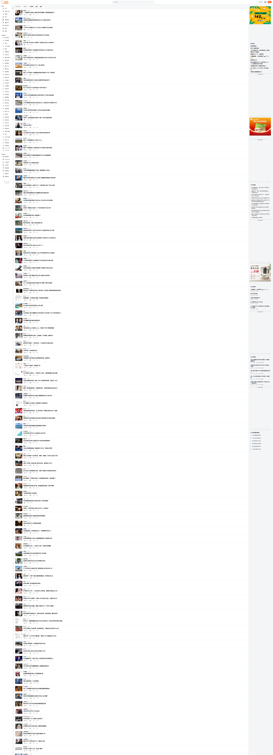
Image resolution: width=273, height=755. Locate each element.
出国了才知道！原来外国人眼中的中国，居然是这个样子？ (38, 463)
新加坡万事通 (25, 288)
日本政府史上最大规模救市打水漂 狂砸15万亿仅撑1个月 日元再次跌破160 (42, 313)
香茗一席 (7, 111)
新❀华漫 (7, 100)
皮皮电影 (25, 145)
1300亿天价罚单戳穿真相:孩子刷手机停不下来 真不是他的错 (38, 95)
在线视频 (7, 145)
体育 (6, 43)
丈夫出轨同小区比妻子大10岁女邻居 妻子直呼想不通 (36, 132)
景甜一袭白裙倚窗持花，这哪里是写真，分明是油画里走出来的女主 (40, 388)
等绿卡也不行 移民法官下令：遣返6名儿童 (34, 741)
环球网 (24, 551)
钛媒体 (24, 40)
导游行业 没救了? (27, 125)
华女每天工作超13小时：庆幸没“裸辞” (33, 748)
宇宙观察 (25, 566)
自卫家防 (7, 94)
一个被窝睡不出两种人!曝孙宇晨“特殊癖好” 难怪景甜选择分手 (39, 12)
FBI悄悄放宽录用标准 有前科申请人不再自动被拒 (35, 501)
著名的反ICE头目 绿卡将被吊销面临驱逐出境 (34, 703)
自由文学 (7, 88)
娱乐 (6, 134)
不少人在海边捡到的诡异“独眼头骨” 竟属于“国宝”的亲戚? (37, 283)
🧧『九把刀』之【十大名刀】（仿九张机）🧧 (260, 68)
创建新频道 (7, 150)
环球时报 (25, 273)
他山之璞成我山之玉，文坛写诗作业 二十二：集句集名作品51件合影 (260, 62)
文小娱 (24, 168)
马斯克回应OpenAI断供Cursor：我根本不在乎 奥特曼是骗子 (38, 328)
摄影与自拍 (7, 57)
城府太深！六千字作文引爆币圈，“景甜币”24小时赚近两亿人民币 (39, 636)
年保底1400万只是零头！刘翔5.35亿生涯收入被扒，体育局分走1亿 (40, 598)
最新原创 (7, 19)
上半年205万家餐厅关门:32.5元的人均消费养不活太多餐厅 (38, 27)
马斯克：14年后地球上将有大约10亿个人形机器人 (36, 508)
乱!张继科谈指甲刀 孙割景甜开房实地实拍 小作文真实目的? (38, 50)
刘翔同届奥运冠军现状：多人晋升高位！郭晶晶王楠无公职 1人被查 (40, 410)
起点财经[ (25, 318)
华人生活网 (25, 724)
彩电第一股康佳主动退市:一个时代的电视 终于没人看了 (37, 208)
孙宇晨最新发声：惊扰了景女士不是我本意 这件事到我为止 (38, 658)
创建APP (7, 173)
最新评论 (7, 22)
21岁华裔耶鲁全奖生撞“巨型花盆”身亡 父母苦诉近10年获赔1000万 (40, 102)
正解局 (24, 363)
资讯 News (7, 11)
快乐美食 (7, 60)
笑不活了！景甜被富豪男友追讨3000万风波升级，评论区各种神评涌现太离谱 (42, 621)
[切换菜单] (13, 8)
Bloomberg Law (26, 716)
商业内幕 (25, 746)
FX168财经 (25, 686)
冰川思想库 (25, 303)
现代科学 (7, 103)
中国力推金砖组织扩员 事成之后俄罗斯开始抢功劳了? (36, 80)
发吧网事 (7, 63)
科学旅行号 (25, 33)
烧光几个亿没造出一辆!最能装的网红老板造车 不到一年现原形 (39, 72)
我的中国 (7, 125)
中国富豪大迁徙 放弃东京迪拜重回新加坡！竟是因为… (37, 358)
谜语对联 (7, 142)
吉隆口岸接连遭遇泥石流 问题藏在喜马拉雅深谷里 (36, 193)
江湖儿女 (7, 122)
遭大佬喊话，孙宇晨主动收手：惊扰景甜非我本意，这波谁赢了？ (39, 478)
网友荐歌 (7, 108)
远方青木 (25, 93)
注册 (270, 2)
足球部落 (25, 176)
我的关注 (7, 25)
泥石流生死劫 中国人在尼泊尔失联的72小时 (34, 651)
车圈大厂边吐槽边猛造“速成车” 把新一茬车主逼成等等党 (37, 117)
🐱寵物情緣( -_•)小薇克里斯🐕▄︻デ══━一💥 (260, 57)
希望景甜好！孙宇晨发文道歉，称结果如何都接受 (35, 298)
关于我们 (7, 165)
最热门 (6, 14)
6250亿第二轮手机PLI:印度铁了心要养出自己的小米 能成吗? (38, 42)
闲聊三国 (7, 77)
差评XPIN (25, 521)
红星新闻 (25, 55)
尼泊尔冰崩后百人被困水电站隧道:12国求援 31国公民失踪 (38, 268)
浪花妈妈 (25, 131)
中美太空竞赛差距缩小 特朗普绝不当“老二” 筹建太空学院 (37, 448)
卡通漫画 (7, 86)
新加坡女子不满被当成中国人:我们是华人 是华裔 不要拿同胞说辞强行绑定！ (42, 290)
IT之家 (24, 536)
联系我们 (7, 156)
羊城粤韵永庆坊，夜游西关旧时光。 (258, 66)
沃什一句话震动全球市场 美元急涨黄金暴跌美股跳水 (36, 688)
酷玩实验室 (25, 85)
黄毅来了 (25, 10)
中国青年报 (25, 709)
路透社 (24, 423)
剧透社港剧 (25, 559)
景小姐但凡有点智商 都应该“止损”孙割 (33, 305)
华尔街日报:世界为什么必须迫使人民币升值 (34, 433)
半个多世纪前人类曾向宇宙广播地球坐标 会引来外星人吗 (37, 568)
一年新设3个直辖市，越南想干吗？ (32, 365)
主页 (6, 8)
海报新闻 (25, 258)
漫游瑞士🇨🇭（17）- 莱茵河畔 (257, 54)
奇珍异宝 (7, 37)
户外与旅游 (7, 46)
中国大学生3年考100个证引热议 (31, 711)
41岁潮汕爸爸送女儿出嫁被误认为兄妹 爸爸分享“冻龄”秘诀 (38, 260)
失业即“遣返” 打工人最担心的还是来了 (33, 718)
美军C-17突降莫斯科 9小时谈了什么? (32, 140)
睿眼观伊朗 (25, 544)
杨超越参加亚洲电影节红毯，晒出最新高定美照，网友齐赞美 (38, 485)
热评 (6, 17)
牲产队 (24, 401)
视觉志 (24, 123)
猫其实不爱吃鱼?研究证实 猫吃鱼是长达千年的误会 (36, 35)
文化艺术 (7, 54)
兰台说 (24, 25)
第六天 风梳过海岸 (255, 48)
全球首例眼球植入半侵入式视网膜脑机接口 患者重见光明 (37, 538)
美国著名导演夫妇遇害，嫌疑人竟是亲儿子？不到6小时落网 (38, 606)
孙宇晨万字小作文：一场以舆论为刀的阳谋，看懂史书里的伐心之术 (40, 591)
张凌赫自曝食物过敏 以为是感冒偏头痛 (33, 673)
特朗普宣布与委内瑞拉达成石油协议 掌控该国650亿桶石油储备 (39, 418)
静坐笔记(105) (254, 60)
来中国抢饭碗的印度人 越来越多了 (32, 215)
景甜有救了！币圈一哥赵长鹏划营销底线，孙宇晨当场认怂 (38, 576)
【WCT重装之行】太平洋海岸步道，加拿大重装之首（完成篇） (260, 51)
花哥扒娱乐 (25, 514)
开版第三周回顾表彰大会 (256, 71)
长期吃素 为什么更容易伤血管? (31, 163)
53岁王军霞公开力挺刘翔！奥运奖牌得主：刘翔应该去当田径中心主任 (41, 628)
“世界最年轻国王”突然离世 (30, 493)
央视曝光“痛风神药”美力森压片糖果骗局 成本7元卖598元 (37, 395)
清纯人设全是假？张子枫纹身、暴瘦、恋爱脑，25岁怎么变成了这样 (40, 455)
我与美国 (7, 117)
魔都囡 (24, 48)
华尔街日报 (25, 431)
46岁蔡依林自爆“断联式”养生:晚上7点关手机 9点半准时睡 (38, 200)
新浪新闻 (25, 491)
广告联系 (7, 162)
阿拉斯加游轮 (254, 46)
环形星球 (25, 213)
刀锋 (24, 326)
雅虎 (24, 311)
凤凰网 (24, 78)
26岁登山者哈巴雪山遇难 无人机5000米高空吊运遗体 (36, 110)
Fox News (25, 100)
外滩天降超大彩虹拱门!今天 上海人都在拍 (33, 65)
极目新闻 (25, 198)
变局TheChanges (26, 18)
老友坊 (6, 114)
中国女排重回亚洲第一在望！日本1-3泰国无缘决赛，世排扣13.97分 (40, 380)
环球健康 (25, 671)
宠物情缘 (7, 51)
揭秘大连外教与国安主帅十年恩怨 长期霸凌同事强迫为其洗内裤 (39, 178)
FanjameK (25, 664)
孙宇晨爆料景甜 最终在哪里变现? (31, 320)
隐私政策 (7, 168)
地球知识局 (25, 243)
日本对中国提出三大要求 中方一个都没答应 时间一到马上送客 (39, 185)
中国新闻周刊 (25, 731)
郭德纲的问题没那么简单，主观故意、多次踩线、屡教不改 (38, 335)
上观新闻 (25, 63)
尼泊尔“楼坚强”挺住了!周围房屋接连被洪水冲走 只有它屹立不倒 (39, 57)
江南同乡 (7, 80)
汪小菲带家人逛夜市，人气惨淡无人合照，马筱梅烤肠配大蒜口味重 (40, 373)
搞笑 (6, 49)
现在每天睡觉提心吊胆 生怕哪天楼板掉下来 (34, 733)
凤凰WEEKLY (25, 191)
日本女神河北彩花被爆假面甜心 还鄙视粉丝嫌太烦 (36, 666)
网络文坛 (7, 69)
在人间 (24, 649)
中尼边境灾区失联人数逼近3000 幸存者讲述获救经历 (36, 440)
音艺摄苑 (7, 71)
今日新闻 (31, 6)
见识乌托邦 (25, 506)
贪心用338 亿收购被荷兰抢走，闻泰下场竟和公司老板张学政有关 (39, 470)
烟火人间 (7, 140)
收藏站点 (7, 176)
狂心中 (24, 296)
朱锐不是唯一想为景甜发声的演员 (31, 583)
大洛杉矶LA (25, 701)
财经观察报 (25, 754)
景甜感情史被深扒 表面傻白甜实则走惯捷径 (34, 516)
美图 (6, 31)
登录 (265, 2)
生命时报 (25, 161)
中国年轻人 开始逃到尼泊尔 (30, 350)
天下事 (24, 656)
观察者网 (25, 236)
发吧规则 (7, 170)
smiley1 (25, 476)
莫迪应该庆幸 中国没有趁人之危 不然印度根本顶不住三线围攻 (39, 253)
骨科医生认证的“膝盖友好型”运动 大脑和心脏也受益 (36, 275)
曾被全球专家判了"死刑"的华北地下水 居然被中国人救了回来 (38, 230)
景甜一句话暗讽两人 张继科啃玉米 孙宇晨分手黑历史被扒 (37, 147)
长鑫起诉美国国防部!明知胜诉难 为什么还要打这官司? (37, 20)
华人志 (24, 348)
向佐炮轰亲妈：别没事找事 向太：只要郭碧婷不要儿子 (37, 531)
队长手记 (25, 138)
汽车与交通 (7, 137)
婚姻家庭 (7, 97)
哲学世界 (7, 74)
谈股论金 (7, 120)
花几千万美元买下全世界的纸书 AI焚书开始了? (35, 87)
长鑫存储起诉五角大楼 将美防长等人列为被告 (34, 553)
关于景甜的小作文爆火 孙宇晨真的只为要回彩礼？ (36, 403)
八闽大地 (7, 91)
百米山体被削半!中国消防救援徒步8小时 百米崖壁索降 (37, 155)
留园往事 (7, 128)
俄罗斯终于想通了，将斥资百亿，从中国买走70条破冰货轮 (38, 343)
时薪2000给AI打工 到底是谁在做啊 (32, 523)
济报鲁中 (25, 529)
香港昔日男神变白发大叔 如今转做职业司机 (34, 561)
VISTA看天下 (25, 115)
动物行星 (25, 281)
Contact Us (7, 159)
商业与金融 (7, 131)
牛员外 (24, 341)
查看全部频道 (7, 148)
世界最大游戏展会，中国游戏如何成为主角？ (34, 643)
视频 (6, 28)
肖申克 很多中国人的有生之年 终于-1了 (33, 245)
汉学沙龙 (7, 105)
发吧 (24, 416)
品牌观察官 (25, 393)
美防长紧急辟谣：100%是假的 (31, 681)
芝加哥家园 (25, 739)
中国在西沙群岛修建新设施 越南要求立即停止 (34, 425)
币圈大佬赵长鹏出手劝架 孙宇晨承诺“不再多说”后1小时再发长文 (39, 238)
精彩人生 (7, 66)
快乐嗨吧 (7, 40)
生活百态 (7, 83)
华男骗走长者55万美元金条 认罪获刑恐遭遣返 (34, 726)
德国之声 (25, 438)
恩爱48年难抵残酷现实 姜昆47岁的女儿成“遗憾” (35, 696)
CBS (24, 499)
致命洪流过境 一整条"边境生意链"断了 (33, 223)
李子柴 (24, 70)
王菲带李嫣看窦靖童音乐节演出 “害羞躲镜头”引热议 (36, 170)
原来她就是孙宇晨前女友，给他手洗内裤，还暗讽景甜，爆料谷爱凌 (40, 613)
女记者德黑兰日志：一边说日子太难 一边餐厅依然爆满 (37, 546)
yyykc (24, 453)
